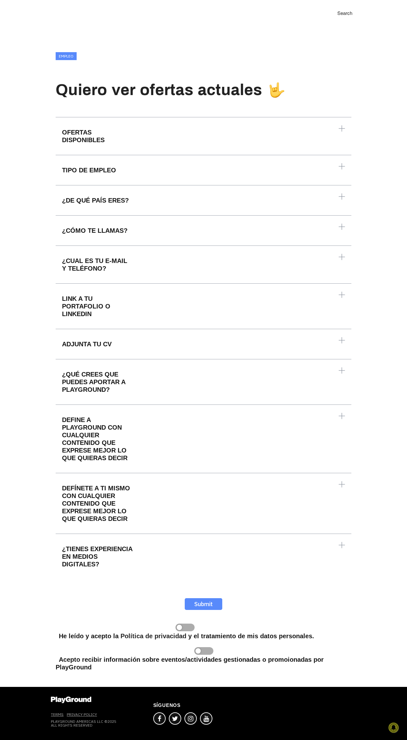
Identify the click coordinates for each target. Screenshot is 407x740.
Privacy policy (82, 714)
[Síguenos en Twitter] (175, 718)
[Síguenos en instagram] (190, 718)
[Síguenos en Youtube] (206, 718)
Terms (57, 714)
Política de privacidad (153, 636)
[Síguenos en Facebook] (159, 718)
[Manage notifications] (394, 728)
